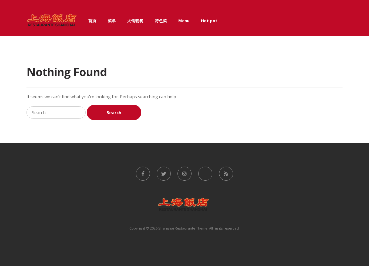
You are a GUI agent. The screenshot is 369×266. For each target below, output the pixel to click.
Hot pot (209, 20)
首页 (92, 20)
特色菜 (161, 20)
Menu (183, 20)
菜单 (112, 20)
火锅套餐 (135, 20)
